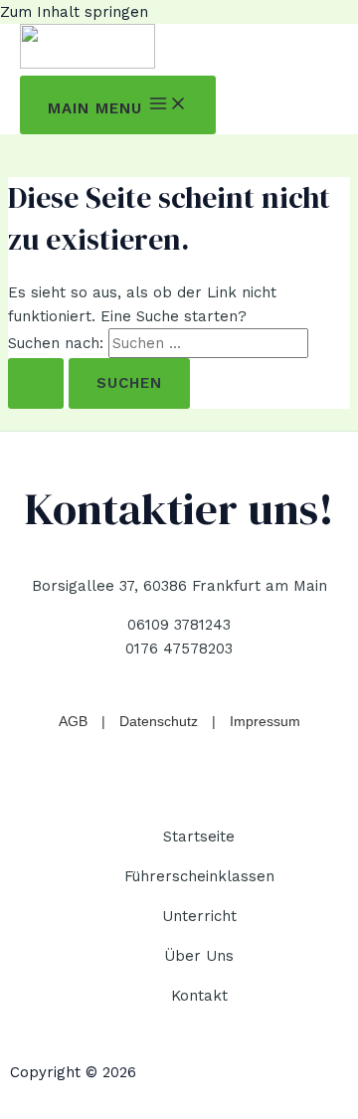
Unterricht (199, 916)
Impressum (265, 721)
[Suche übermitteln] (36, 383)
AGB (73, 721)
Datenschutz (158, 721)
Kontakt (199, 996)
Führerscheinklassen (199, 876)
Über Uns (199, 956)
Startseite (199, 836)
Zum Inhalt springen (74, 12)
